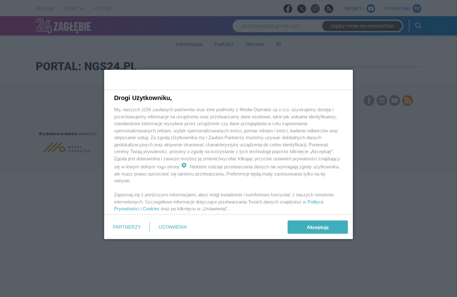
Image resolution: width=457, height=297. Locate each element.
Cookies (151, 208)
